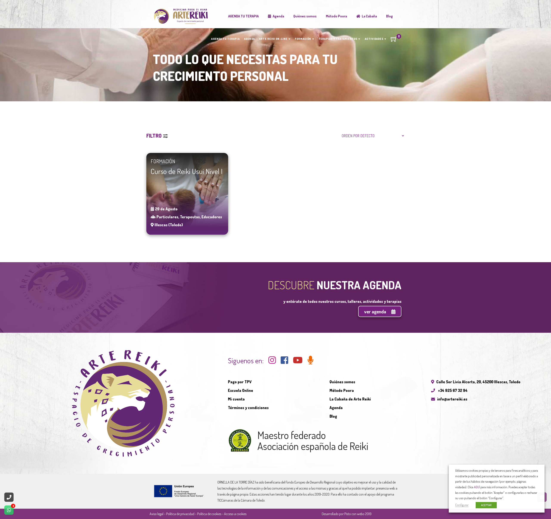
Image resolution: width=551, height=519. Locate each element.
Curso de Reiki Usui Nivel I (187, 171)
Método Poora (342, 390)
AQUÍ (477, 487)
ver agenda (375, 311)
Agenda (336, 407)
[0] (394, 40)
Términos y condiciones (248, 407)
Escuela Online (240, 390)
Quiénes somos (342, 381)
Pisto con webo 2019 (357, 514)
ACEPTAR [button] (486, 505)
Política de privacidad (180, 514)
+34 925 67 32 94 (452, 390)
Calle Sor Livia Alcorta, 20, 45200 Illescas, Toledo (478, 381)
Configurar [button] (462, 505)
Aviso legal (156, 514)
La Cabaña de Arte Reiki (350, 399)
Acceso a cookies (235, 514)
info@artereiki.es (452, 399)
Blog (333, 416)
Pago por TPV (240, 381)
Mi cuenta (236, 399)
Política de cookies (209, 514)
